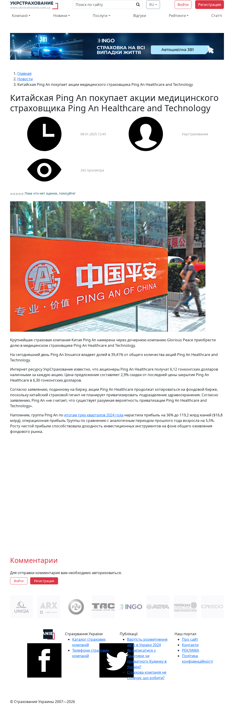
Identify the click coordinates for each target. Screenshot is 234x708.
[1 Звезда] (11, 194)
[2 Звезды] (14, 194)
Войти (183, 4)
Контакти (190, 644)
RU (151, 4)
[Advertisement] (117, 491)
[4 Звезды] (19, 194)
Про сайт (190, 639)
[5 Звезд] (22, 194)
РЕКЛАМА (190, 650)
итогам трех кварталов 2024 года (93, 415)
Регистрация (209, 4)
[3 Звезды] (17, 194)
